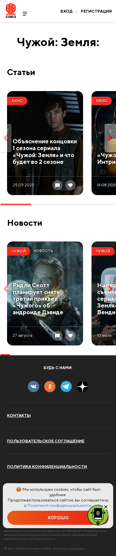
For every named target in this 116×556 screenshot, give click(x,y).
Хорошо (58, 517)
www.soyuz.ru (13, 530)
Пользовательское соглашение (45, 441)
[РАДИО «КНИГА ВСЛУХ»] (97, 514)
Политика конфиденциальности (47, 466)
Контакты (19, 415)
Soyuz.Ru (10, 10)
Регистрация (96, 11)
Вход (67, 11)
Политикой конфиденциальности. (59, 505)
